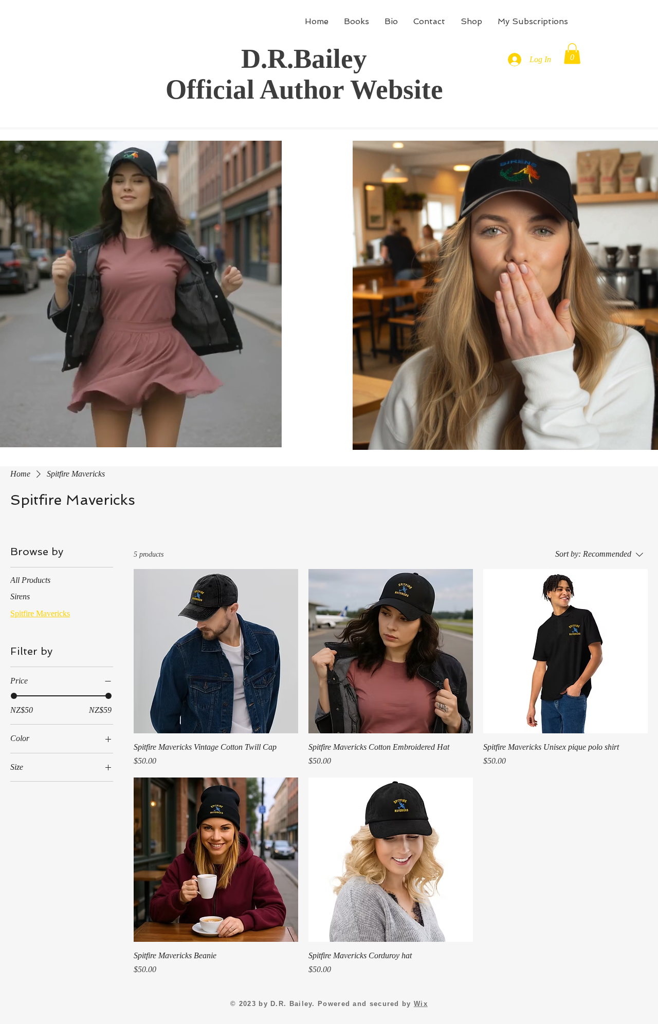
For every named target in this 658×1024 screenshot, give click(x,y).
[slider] (14, 696)
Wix (421, 1004)
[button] (572, 53)
